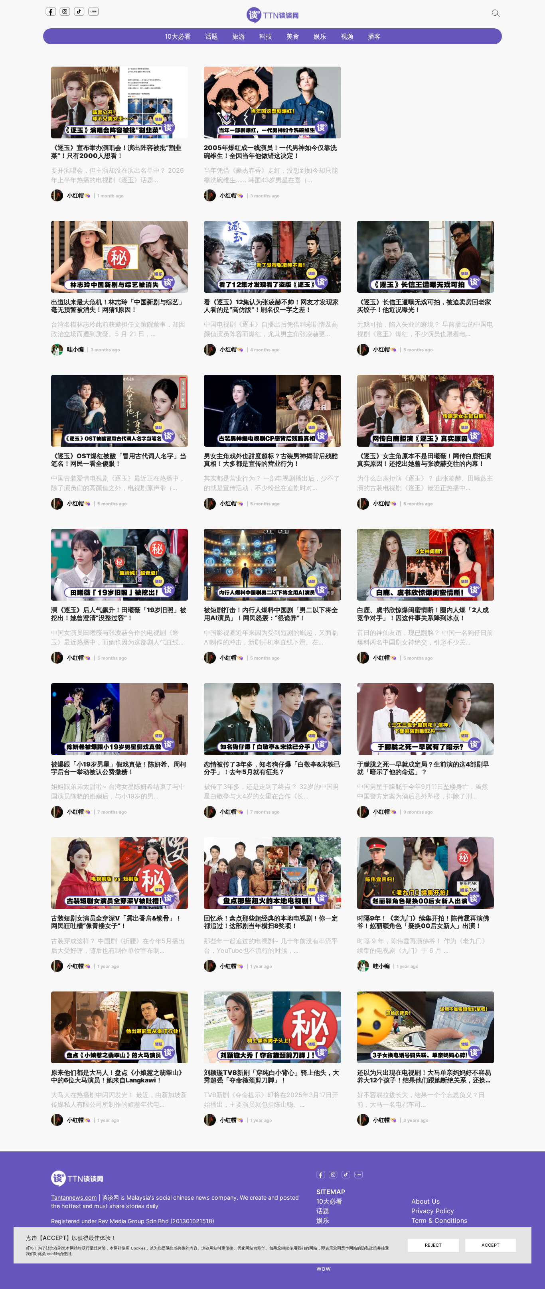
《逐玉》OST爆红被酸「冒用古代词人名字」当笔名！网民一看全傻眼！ (118, 459)
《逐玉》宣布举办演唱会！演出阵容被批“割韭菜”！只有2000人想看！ (116, 151)
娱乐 (320, 36)
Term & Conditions (439, 1220)
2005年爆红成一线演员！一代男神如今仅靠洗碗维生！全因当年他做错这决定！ (270, 151)
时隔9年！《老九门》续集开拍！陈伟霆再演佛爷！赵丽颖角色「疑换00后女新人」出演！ (423, 922)
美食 (292, 36)
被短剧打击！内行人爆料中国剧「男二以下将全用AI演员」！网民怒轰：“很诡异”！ (271, 613)
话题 (211, 36)
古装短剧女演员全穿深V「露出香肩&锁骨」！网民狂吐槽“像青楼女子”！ (116, 922)
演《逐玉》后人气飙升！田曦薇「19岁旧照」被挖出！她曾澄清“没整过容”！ (118, 613)
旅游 (238, 36)
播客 (374, 36)
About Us (425, 1201)
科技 (265, 36)
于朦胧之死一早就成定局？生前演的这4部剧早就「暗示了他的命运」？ (423, 768)
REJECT (433, 1245)
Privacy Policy (432, 1211)
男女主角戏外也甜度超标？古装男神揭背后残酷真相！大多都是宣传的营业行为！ (271, 459)
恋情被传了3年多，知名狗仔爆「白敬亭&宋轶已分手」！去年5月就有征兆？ (272, 768)
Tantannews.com (74, 1197)
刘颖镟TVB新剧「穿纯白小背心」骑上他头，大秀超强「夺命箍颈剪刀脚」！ (271, 1076)
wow (323, 1268)
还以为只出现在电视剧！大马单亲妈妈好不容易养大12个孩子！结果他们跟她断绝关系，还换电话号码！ (424, 1076)
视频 (347, 36)
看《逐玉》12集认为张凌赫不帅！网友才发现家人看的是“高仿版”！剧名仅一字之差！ (271, 305)
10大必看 (178, 36)
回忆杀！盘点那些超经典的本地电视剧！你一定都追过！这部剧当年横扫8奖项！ (271, 922)
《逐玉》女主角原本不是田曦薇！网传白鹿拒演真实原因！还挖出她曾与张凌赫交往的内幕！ (424, 459)
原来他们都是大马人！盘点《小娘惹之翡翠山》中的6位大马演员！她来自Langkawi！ (118, 1076)
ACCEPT (491, 1245)
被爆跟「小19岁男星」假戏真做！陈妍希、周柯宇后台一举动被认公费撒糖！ (118, 768)
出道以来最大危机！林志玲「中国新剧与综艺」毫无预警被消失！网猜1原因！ (118, 305)
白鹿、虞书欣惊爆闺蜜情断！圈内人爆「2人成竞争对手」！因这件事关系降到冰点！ (423, 613)
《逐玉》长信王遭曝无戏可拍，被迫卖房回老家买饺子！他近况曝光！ (424, 305)
